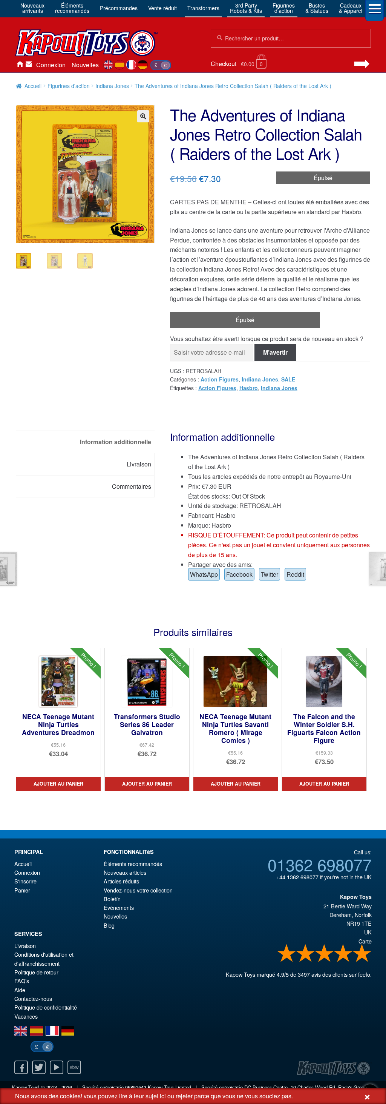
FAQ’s (21, 981)
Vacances (26, 1016)
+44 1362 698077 (297, 877)
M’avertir (275, 352)
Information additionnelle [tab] (115, 441)
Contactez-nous (28, 65)
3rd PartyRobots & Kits (246, 8)
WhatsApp (204, 574)
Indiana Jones (112, 86)
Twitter (269, 574)
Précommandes (119, 8)
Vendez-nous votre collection (138, 890)
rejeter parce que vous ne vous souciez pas (233, 1096)
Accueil (19, 65)
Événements (119, 907)
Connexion (51, 64)
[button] (143, 116)
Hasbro (248, 388)
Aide (19, 990)
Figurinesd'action (284, 8)
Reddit (295, 574)
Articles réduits (121, 881)
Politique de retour (36, 972)
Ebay (74, 1067)
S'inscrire (25, 881)
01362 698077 (320, 864)
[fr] (131, 65)
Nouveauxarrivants (32, 8)
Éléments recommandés (133, 864)
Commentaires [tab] (131, 486)
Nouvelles (85, 64)
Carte (365, 941)
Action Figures (220, 379)
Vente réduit (162, 8)
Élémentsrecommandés (72, 8)
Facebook (239, 574)
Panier (22, 890)
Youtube (56, 1067)
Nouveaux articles (125, 872)
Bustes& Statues (316, 8)
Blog (109, 925)
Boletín (112, 899)
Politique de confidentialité (45, 1007)
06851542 (135, 1087)
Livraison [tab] (139, 464)
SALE (288, 379)
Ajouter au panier (58, 783)
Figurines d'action (68, 86)
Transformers (203, 8)
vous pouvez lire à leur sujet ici (125, 1096)
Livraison (25, 946)
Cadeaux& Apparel (350, 8)
